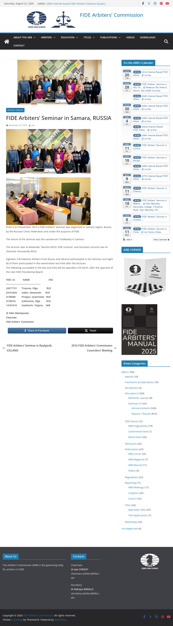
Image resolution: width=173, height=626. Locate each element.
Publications (132, 449)
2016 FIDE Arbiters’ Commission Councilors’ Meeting (91, 348)
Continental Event (138, 431)
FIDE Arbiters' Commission (111, 14)
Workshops (131, 522)
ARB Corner (134, 453)
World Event (135, 437)
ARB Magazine (136, 459)
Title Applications (138, 515)
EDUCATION (68, 37)
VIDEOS (130, 37)
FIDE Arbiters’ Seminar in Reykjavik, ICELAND (29, 348)
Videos (132, 470)
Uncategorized (129, 528)
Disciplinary (131, 387)
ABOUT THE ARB (23, 37)
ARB (123, 372)
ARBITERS (46, 37)
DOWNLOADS (147, 37)
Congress (133, 493)
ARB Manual (135, 465)
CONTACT (19, 45)
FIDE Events (131, 421)
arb (33, 125)
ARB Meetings (136, 487)
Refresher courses (138, 398)
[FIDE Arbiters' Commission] (7, 41)
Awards (129, 376)
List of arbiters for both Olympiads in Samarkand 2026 (77, 3)
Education (130, 393)
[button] (34, 37)
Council (132, 498)
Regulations (131, 477)
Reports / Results (15, 110)
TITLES (87, 37)
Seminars (133, 403)
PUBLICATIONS (108, 37)
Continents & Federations (139, 382)
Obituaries (131, 443)
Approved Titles (137, 509)
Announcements (141, 408)
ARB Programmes (138, 425)
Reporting (130, 482)
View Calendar (160, 239)
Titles (128, 505)
